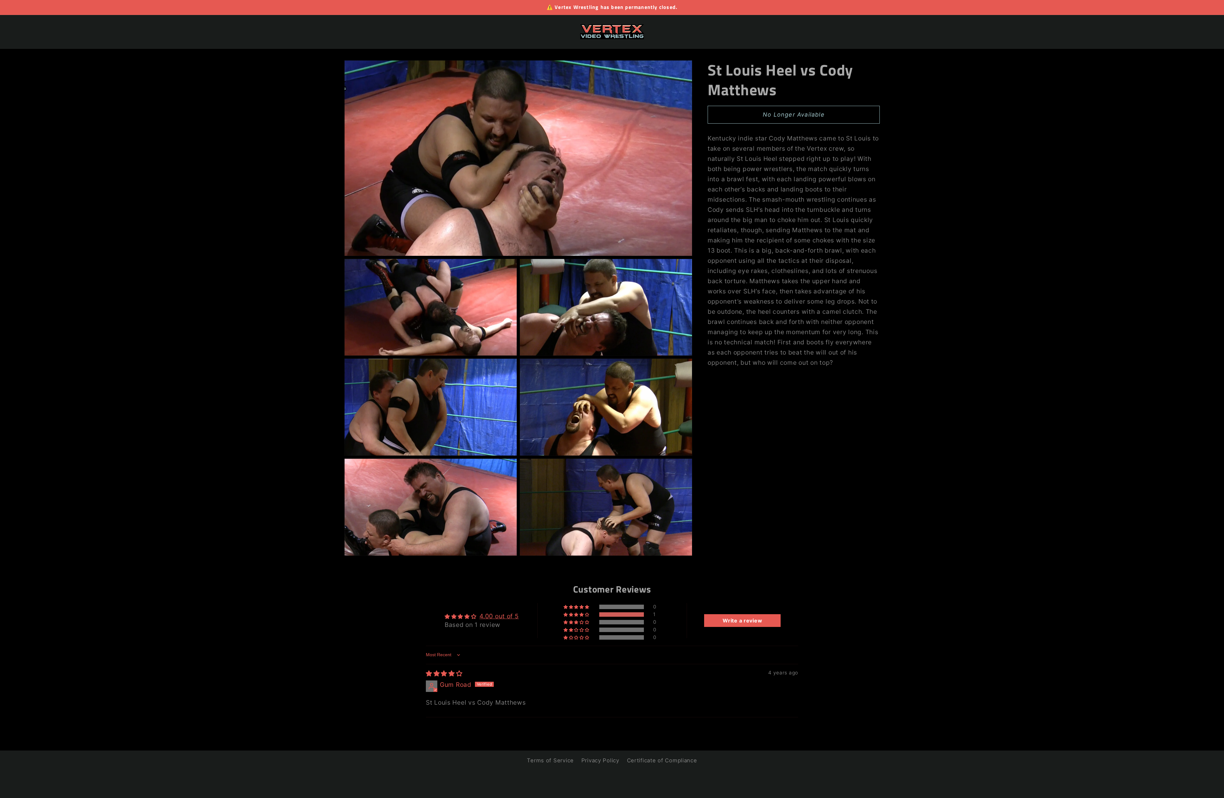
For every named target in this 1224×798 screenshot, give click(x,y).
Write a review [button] (742, 620)
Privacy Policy (600, 760)
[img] (444, 673)
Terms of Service (550, 760)
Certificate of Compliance (662, 760)
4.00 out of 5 (499, 616)
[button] (577, 614)
